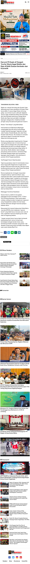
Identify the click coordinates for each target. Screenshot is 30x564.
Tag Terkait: (3, 237)
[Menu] (29, 2)
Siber (10, 561)
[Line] (12, 232)
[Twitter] (8, 232)
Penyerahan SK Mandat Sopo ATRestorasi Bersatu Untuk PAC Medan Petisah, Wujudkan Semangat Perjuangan (8, 265)
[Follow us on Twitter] (13, 557)
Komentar (28, 72)
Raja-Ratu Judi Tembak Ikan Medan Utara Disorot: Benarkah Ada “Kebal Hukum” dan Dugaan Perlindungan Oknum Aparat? (18, 541)
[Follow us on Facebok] (9, 557)
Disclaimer (17, 561)
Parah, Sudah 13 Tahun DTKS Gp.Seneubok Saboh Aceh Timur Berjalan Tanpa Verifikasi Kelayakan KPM (18, 513)
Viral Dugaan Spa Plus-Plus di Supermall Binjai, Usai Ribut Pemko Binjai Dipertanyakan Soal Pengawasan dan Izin (19, 527)
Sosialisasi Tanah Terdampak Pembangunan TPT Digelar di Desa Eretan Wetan (14, 432)
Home (2, 58)
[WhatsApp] (15, 232)
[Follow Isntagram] (17, 557)
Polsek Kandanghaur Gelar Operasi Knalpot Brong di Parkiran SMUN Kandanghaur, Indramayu (18, 491)
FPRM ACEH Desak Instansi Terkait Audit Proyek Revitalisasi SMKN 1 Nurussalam (18, 505)
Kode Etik (24, 561)
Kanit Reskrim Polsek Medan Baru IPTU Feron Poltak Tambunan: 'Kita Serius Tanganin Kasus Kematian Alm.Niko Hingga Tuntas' (9, 282)
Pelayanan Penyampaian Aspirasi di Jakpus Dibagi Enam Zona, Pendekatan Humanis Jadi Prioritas (14, 364)
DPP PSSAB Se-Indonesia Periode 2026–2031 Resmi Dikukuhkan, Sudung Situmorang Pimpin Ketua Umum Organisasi (14, 477)
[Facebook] (5, 232)
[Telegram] (19, 232)
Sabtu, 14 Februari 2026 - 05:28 (5, 73)
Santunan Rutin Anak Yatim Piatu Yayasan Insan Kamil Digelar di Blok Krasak (18, 534)
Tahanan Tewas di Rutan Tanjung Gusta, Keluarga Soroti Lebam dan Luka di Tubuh (18, 498)
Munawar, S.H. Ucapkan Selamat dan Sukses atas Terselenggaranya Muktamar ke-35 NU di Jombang (14, 410)
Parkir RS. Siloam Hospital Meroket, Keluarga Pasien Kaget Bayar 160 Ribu (19, 519)
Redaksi (5, 561)
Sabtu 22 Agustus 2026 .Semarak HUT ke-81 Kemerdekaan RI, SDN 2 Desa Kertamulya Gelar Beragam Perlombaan (19, 484)
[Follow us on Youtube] (21, 557)
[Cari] (25, 2)
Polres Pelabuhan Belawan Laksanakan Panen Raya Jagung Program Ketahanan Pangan (8, 273)
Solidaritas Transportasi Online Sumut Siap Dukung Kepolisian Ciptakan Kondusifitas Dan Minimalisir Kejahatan (15, 320)
